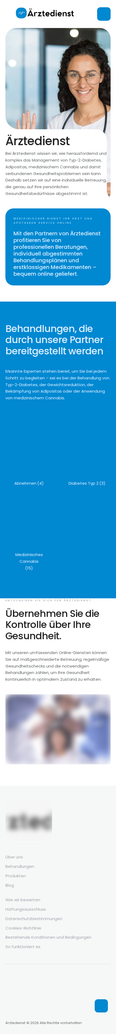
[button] (101, 1005)
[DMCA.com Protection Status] (45, 1011)
